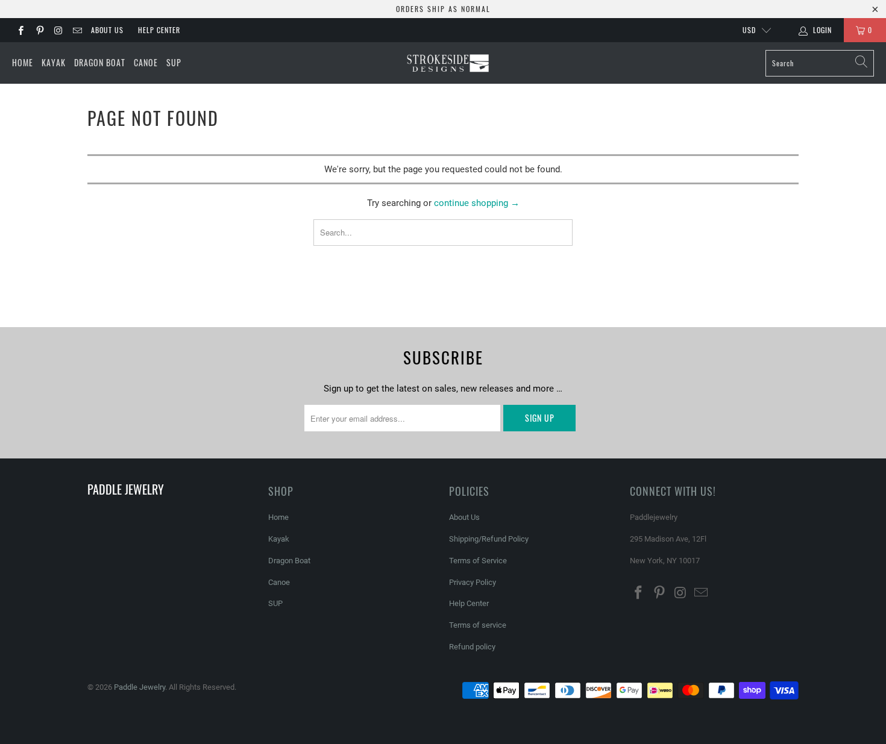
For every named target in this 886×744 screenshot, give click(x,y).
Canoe (146, 62)
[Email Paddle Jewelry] (77, 30)
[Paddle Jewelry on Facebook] (20, 30)
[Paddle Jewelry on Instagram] (58, 30)
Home (22, 62)
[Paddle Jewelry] (447, 63)
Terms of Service (478, 560)
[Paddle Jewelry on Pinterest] (39, 30)
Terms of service (477, 625)
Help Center (159, 30)
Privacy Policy (472, 582)
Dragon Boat (99, 62)
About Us (107, 30)
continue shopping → (477, 203)
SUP (173, 62)
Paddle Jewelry (139, 687)
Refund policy (472, 646)
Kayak (54, 62)
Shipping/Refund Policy (489, 538)
